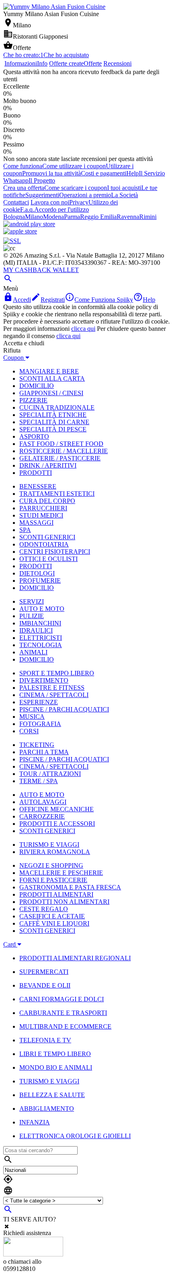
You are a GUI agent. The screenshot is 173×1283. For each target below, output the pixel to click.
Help (132, 173)
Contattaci (16, 202)
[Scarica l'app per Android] (29, 224)
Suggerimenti (42, 195)
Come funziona (22, 166)
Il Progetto (42, 180)
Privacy (79, 202)
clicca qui (83, 328)
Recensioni (117, 63)
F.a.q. (27, 209)
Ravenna (128, 216)
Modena (53, 216)
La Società (124, 195)
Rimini (148, 216)
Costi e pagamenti (103, 173)
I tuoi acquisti (124, 187)
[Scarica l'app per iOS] (20, 231)
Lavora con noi (50, 202)
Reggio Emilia (98, 216)
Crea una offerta (23, 187)
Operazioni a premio (85, 195)
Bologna (14, 216)
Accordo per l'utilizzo (61, 209)
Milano (34, 216)
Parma (72, 216)
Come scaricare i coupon (75, 187)
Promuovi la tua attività (51, 173)
